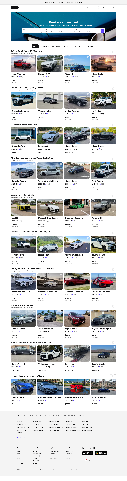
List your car (69, 451)
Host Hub (68, 458)
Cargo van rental (21, 424)
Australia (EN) (37, 453)
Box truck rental (37, 424)
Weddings (52, 453)
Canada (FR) (36, 458)
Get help (51, 460)
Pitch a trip (52, 456)
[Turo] (15, 8)
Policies (19, 456)
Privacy (36, 469)
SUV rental (85, 424)
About (18, 451)
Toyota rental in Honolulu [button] (22, 305)
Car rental (19, 421)
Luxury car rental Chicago (73, 430)
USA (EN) (35, 451)
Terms (29, 469)
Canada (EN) (36, 456)
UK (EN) (35, 463)
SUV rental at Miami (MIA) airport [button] (26, 51)
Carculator (69, 453)
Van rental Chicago (87, 427)
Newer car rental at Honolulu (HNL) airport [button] (30, 232)
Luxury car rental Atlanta (56, 427)
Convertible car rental (23, 427)
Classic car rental (54, 424)
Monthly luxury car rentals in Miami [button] (27, 376)
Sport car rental (70, 424)
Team (18, 453)
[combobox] (33, 32)
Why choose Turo (92, 7)
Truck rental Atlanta (71, 427)
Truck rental (69, 421)
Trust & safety (53, 458)
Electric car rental (38, 427)
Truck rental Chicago (88, 430)
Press (18, 460)
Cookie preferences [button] (45, 469)
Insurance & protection (72, 460)
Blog (99, 448)
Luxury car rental (54, 421)
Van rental (85, 421)
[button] (113, 8)
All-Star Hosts (70, 456)
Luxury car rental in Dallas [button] (23, 195)
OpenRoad (20, 463)
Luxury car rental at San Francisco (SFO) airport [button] (33, 268)
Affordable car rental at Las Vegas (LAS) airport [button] (33, 158)
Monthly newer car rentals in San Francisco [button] (31, 342)
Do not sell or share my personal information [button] (65, 469)
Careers (19, 458)
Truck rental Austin (38, 430)
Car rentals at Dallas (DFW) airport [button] (27, 88)
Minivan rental (37, 421)
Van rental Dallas (54, 430)
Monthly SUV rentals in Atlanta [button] (25, 125)
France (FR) (36, 460)
